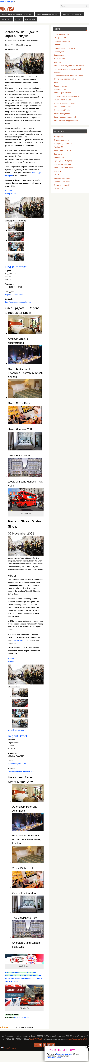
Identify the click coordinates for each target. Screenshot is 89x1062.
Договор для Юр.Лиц (62, 110)
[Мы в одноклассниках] (53, 1045)
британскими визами (64, 1054)
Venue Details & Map (16, 730)
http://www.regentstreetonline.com (18, 302)
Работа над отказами (62, 100)
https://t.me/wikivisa (22, 1017)
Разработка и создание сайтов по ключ (69, 66)
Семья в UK (58, 189)
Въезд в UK (58, 137)
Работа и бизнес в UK (62, 150)
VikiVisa (7, 9)
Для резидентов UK (62, 185)
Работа (56, 82)
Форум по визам (60, 86)
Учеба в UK (58, 147)
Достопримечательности (63, 168)
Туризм (56, 175)
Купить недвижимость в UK (65, 79)
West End (18, 640)
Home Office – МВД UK (63, 161)
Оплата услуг (59, 52)
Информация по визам (63, 143)
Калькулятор (59, 55)
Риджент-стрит (15, 267)
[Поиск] (86, 6)
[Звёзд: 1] (1, 1027)
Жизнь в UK (58, 154)
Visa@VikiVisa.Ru (36, 1039)
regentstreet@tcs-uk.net (14, 295)
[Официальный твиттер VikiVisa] (40, 1045)
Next (17, 687)
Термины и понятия (62, 182)
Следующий (21, 221)
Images (11, 661)
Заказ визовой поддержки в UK (66, 121)
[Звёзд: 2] (2, 1027)
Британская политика (62, 164)
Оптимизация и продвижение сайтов (68, 75)
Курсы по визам (60, 89)
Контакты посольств (62, 178)
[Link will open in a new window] (20, 697)
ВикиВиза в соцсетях (62, 41)
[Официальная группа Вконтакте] (36, 1045)
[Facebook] (44, 1045)
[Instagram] (49, 1045)
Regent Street (17, 736)
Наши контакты (60, 59)
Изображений (10, 194)
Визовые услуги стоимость (64, 48)
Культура (57, 171)
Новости (57, 45)
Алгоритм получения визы (64, 103)
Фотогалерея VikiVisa (62, 93)
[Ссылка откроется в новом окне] (16, 230)
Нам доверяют (60, 38)
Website (11, 658)
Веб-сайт (9, 191)
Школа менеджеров (62, 114)
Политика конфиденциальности (66, 96)
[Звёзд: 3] (4, 1027)
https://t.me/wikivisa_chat (77, 1039)
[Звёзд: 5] (8, 1027)
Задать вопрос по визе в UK (65, 117)
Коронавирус (59, 157)
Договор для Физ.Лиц (62, 107)
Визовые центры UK (62, 140)
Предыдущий (10, 221)
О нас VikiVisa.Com (61, 34)
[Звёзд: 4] (6, 1027)
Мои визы (58, 62)
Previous (11, 687)
